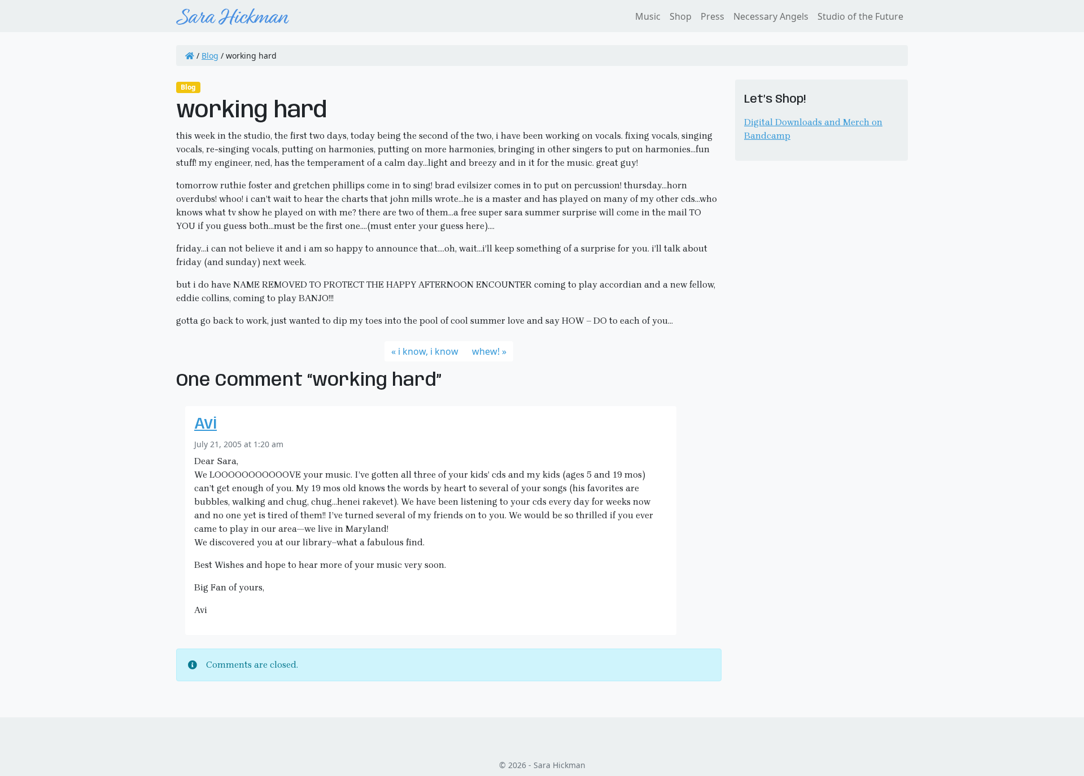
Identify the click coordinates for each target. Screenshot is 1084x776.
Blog (210, 55)
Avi (205, 424)
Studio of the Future (860, 16)
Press (712, 16)
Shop (681, 16)
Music (648, 16)
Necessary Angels (770, 16)
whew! (486, 351)
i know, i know (428, 351)
